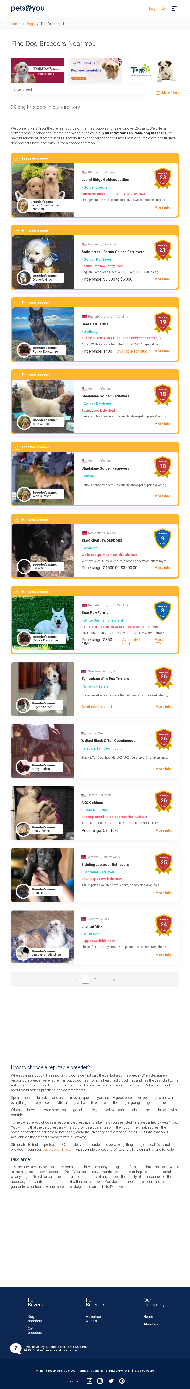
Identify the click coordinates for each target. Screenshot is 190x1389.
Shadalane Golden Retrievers (105, 396)
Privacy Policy (118, 1370)
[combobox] (78, 89)
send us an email (65, 1350)
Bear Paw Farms (95, 324)
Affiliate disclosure (142, 1370)
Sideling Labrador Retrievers (105, 865)
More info (162, 207)
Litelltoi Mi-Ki (92, 927)
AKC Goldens (92, 803)
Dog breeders (35, 1319)
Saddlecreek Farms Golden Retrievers (113, 252)
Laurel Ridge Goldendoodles (105, 180)
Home (148, 1317)
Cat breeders (35, 1330)
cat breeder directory (59, 1149)
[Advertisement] (95, 1026)
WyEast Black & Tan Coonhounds (108, 741)
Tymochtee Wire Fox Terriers (105, 679)
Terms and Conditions (92, 1370)
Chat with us (40, 1350)
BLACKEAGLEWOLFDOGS (102, 541)
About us (151, 1324)
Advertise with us (93, 1319)
